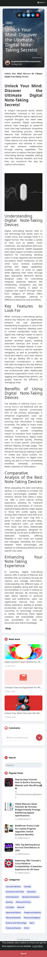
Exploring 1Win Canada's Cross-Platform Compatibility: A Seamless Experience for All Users (28, 865)
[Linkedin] (33, 15)
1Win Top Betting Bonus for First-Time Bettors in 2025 (27, 847)
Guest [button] (41, 2)
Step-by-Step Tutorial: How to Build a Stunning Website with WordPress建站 (28, 784)
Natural (20, 907)
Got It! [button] (23, 954)
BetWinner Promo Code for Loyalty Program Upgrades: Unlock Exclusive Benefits (27, 830)
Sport (32, 923)
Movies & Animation (30, 897)
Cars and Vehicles (13, 886)
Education (31, 892)
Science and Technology (16, 923)
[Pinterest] (38, 15)
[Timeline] (19, 15)
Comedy (27, 886)
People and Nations (32, 912)
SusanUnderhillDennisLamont (26, 61)
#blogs (8, 628)
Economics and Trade (15, 892)
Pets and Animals (13, 917)
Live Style (10, 907)
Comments (37, 57)
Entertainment (12, 897)
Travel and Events (13, 928)
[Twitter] (28, 15)
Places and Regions (32, 917)
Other (9, 22)
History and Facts (23, 902)
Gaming (9, 902)
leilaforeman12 (24, 819)
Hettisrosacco (24, 838)
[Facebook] (24, 15)
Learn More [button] (37, 946)
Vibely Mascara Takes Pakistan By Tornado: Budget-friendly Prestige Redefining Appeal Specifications (27, 809)
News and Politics (13, 912)
